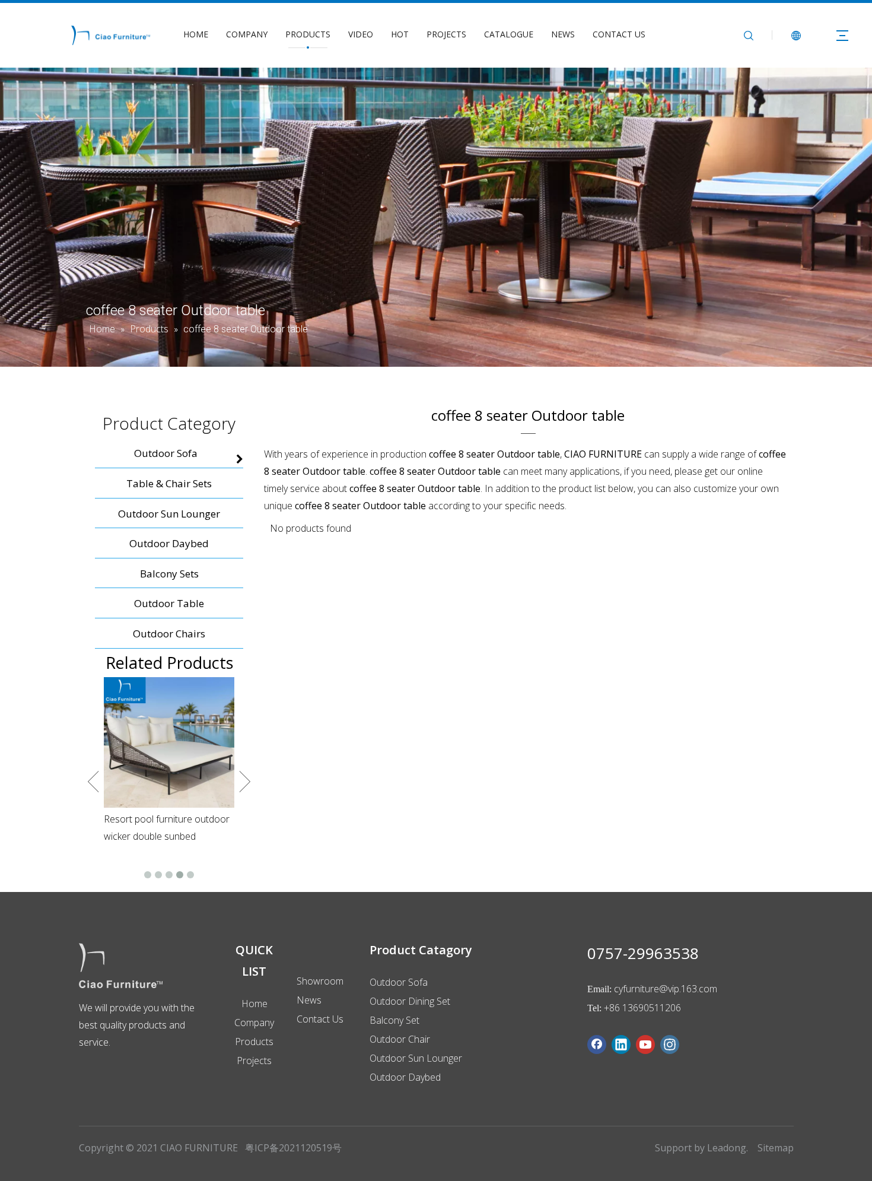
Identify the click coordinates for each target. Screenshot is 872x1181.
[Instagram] (669, 1044)
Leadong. (727, 1147)
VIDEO (360, 34)
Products (254, 1041)
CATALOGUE (508, 34)
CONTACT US (619, 34)
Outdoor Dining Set (410, 1001)
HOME (195, 34)
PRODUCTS (307, 34)
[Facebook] (596, 1044)
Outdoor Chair (400, 1039)
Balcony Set (394, 1020)
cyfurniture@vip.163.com (665, 988)
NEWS (563, 34)
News (309, 1000)
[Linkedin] (621, 1044)
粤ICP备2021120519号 (293, 1147)
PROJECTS (446, 34)
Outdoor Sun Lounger (416, 1058)
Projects (254, 1060)
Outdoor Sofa (399, 982)
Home (254, 1003)
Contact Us (320, 1019)
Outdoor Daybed (405, 1077)
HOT (400, 34)
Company (254, 1022)
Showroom (320, 981)
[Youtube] (645, 1044)
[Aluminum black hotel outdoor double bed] (169, 726)
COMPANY (247, 34)
